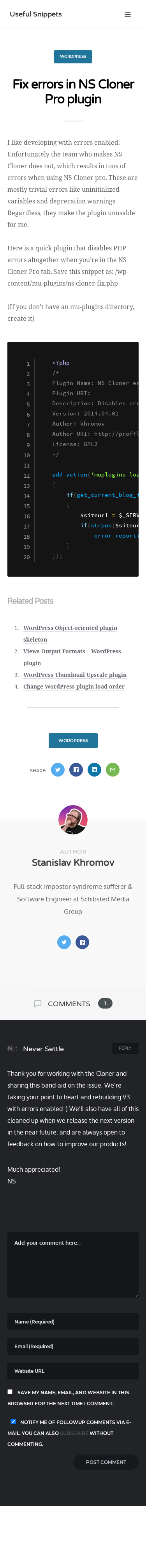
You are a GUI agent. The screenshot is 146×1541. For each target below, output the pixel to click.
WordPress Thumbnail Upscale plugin (75, 674)
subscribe (74, 1433)
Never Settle (42, 1049)
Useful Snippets (36, 14)
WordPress (73, 56)
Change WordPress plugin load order (74, 686)
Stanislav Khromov (73, 862)
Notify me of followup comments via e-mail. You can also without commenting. (69, 1433)
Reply (125, 1048)
